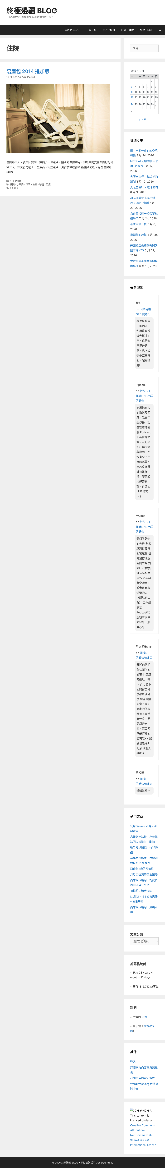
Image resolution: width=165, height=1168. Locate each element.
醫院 (41, 184)
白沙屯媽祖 (109, 30)
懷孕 (28, 184)
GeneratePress (104, 1162)
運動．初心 (146, 30)
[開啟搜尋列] (160, 30)
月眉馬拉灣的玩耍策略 (144, 874)
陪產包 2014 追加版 (27, 71)
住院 (12, 184)
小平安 (20, 184)
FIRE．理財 (127, 30)
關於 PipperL (72, 30)
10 (132, 92)
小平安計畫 (15, 181)
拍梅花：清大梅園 (141, 890)
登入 (133, 1061)
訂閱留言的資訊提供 (142, 1078)
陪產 (48, 184)
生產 (35, 184)
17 (132, 97)
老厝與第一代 (138, 224)
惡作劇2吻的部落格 (142, 868)
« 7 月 (142, 119)
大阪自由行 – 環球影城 (144, 187)
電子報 (92, 30)
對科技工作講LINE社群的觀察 (144, 395)
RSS (144, 1017)
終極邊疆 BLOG (31, 10)
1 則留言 (14, 188)
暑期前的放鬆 (138, 234)
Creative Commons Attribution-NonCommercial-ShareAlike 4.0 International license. (143, 1135)
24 (132, 104)
